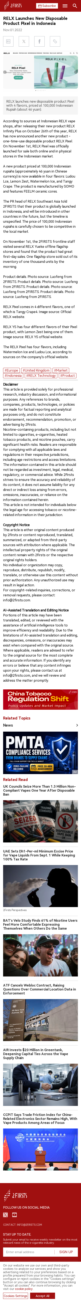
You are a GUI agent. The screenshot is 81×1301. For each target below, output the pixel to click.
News (8, 725)
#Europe (11, 370)
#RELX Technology (41, 376)
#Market (61, 370)
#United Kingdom (36, 370)
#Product (67, 376)
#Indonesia (13, 376)
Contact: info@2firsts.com (22, 1224)
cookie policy (24, 1289)
